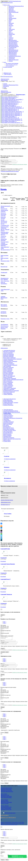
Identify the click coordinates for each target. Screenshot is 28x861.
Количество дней (4, 627)
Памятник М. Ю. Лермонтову (5, 227)
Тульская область (13, 54)
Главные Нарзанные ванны (12, 358)
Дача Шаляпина (4, 324)
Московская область (13, 51)
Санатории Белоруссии (6, 809)
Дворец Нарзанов (10, 361)
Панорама (7, 436)
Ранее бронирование (10, 65)
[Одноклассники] (1, 526)
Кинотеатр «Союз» (5, 318)
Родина (7, 403)
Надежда (8, 401)
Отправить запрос (4, 652)
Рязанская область (13, 52)
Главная (5, 83)
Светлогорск (12, 58)
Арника (8, 352)
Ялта (10, 21)
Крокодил (3, 237)
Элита (7, 393)
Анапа (10, 14)
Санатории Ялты (4, 801)
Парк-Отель (8, 437)
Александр (7, 414)
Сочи (10, 13)
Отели (4, 87)
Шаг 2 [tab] (4, 623)
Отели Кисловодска (8, 409)
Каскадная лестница (3, 218)
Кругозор (8, 373)
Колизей (8, 432)
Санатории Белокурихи (6, 807)
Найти (7, 859)
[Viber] (1, 532)
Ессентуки (11, 8)
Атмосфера (8, 421)
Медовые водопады (5, 249)
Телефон (2, 161)
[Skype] (1, 535)
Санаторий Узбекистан (6, 594)
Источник (8, 367)
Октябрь (10, 402)
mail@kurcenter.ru (4, 815)
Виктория (8, 356)
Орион (13, 379)
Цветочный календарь (3, 215)
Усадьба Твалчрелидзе (4, 220)
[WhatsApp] (1, 534)
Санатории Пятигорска (6, 789)
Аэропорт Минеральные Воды (4, 297)
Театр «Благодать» (5, 280)
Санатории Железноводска (7, 791)
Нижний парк (4, 208)
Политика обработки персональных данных (9, 824)
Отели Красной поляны (6, 797)
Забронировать (4, 80)
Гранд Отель (7, 431)
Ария (6, 419)
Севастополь (12, 29)
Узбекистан (8, 389)
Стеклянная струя (5, 225)
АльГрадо (8, 415)
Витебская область (13, 43)
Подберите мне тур (5, 504)
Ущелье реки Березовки (4, 240)
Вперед (2, 674)
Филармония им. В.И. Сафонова (5, 279)
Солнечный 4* (9, 388)
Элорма (7, 394)
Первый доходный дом (12, 438)
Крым (7, 434)
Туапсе (10, 17)
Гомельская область (13, 45)
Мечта (7, 435)
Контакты (2, 822)
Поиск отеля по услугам (16, 822)
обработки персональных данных (19, 164)
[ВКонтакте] (1, 523)
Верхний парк (4, 266)
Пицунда (11, 32)
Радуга (7, 383)
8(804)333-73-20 (7, 73)
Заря (7, 366)
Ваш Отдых (7, 424)
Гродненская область (13, 41)
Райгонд (6, 440)
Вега (6, 425)
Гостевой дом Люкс (9, 430)
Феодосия (11, 25)
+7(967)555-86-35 (7, 74)
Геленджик (11, 15)
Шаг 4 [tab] (4, 835)
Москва (7, 374)
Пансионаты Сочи (5, 795)
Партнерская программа (10, 823)
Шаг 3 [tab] (4, 661)
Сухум (10, 36)
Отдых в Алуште (4, 803)
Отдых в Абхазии (5, 805)
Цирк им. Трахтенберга (4, 283)
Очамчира (11, 37)
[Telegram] (1, 537)
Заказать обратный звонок (7, 500)
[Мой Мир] (1, 528)
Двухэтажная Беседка (4, 223)
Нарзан (7, 377)
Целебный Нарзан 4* (11, 390)
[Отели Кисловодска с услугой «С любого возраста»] (12, 195)
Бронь (4, 189)
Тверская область (13, 53)
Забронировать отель (6, 502)
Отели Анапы (4, 793)
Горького (8, 360)
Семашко (8, 385)
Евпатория (11, 23)
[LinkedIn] (1, 538)
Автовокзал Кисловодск (3, 312)
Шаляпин (8, 405)
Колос (7, 371)
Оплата (17, 823)
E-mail (2, 163)
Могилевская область (14, 46)
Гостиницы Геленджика (6, 796)
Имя (2, 160)
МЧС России (9, 376)
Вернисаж (8, 355)
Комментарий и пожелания (7, 635)
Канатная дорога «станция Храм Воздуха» (4, 233)
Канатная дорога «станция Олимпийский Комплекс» (4, 243)
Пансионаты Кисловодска (10, 398)
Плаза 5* (8, 382)
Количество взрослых (6, 630)
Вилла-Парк (8, 429)
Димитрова (8, 363)
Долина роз (3, 236)
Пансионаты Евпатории (6, 802)
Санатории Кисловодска (9, 350)
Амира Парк (7, 416)
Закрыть (2, 614)
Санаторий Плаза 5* (6, 579)
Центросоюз (9, 391)
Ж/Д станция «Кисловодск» (4, 305)
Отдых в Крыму (4, 799)
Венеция (7, 426)
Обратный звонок (5, 79)
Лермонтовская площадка (4, 211)
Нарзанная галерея (5, 260)
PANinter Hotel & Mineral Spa (11, 412)
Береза (8, 423)
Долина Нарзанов (10, 365)
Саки (10, 28)
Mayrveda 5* (9, 351)
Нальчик (11, 61)
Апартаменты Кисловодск (12, 418)
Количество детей (5, 633)
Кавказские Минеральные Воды (10, 84)
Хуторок (7, 441)
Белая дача (8, 354)
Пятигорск (11, 9)
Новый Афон (12, 34)
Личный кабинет (8, 822)
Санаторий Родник (5, 548)
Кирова (7, 369)
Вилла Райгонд (8, 427)
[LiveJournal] (1, 540)
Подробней (3, 561)
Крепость (8, 372)
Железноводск (12, 11)
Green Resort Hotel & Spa (10, 410)
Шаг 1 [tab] (4, 621)
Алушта (10, 24)
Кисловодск (11, 7)
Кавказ (7, 368)
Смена (7, 387)
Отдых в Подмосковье (6, 808)
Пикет (7, 380)
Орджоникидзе (9, 378)
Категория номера (5, 741)
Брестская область (13, 42)
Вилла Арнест (9, 357)
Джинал (8, 362)
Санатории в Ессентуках (6, 790)
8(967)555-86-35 (12, 77)
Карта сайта (21, 823)
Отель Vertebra (7, 513)
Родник (7, 384)
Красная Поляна (12, 18)
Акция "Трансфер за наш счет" (12, 64)
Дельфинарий (4, 272)
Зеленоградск (12, 57)
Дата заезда (3, 625)
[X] (1, 530)
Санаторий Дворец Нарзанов (8, 564)
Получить (3, 166)
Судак (10, 26)
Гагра (10, 31)
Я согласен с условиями (14, 164)
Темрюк (10, 19)
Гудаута (10, 35)
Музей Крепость (4, 326)
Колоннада (3, 213)
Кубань (7, 400)
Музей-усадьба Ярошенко (4, 328)
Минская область (13, 40)
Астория (7, 420)
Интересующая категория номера (8, 687)
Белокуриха (11, 48)
